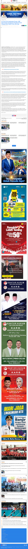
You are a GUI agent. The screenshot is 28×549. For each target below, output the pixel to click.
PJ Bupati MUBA (4, 533)
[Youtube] (15, 115)
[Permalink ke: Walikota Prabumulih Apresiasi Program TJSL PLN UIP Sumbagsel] (5, 126)
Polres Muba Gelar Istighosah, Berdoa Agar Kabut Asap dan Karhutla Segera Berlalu (13, 137)
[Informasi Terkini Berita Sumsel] (14, 0)
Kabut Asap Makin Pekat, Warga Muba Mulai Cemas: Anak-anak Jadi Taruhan (5, 122)
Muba (2, 540)
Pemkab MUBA (3, 530)
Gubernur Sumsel (4, 536)
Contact (21, 547)
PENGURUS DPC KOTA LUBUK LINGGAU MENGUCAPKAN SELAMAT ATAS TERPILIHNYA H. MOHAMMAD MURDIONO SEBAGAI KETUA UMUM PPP (14, 457)
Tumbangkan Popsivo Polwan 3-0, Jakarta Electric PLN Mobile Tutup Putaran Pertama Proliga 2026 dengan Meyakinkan (15, 518)
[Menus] (1, 1)
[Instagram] (14, 115)
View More (14, 145)
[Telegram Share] (24, 25)
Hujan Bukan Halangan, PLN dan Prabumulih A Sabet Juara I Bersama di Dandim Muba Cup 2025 (14, 524)
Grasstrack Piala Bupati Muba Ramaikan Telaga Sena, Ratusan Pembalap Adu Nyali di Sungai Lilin (14, 521)
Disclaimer (14, 547)
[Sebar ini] (22, 25)
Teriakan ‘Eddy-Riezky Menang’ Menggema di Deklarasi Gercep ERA (21, 118)
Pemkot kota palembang (5, 534)
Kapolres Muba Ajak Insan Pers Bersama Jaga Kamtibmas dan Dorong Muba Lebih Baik (12, 498)
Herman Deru (3, 537)
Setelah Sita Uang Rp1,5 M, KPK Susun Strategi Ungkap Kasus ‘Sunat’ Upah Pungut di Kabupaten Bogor (22, 122)
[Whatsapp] (25, 25)
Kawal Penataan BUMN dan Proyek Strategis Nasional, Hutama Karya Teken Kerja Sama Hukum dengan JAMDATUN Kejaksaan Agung (14, 122)
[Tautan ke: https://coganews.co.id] (26, 443)
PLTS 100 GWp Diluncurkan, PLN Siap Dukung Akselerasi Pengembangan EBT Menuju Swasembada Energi (13, 493)
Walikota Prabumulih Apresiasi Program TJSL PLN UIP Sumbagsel (5, 130)
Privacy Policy (17, 547)
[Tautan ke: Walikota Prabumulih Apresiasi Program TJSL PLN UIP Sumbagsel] (2, 471)
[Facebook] (12, 115)
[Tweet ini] (23, 25)
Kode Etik (23, 547)
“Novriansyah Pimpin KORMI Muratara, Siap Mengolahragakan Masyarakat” (12, 520)
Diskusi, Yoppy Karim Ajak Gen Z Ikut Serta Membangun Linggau (6, 118)
